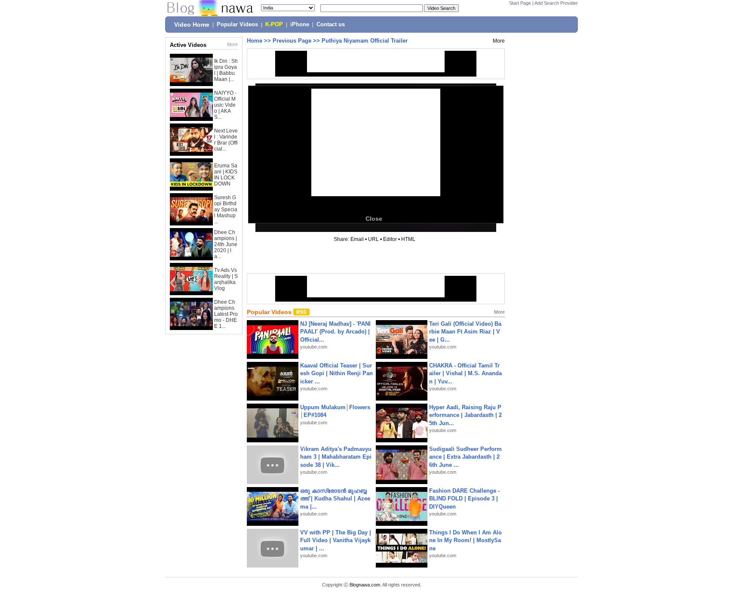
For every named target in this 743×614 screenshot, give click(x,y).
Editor (390, 239)
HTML (408, 239)
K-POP (274, 25)
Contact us (330, 25)
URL (373, 239)
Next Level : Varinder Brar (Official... (226, 140)
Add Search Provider (556, 3)
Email (357, 239)
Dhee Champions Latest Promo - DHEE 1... (226, 314)
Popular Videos (237, 25)
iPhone (299, 25)
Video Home (191, 24)
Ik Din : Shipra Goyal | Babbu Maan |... (226, 70)
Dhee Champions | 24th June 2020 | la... (225, 244)
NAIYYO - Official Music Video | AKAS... (225, 105)
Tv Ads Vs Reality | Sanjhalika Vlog (226, 279)
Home (254, 40)
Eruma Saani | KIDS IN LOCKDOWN (225, 175)
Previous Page (292, 40)
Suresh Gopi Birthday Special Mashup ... (225, 209)
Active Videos (188, 45)
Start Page (520, 3)
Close (373, 218)
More (232, 44)
